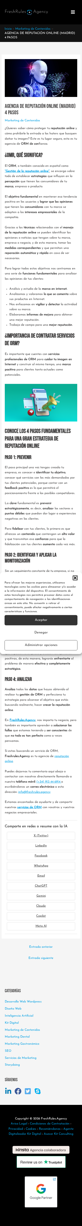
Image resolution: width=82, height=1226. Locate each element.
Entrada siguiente (40, 958)
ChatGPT (41, 885)
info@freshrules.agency (34, 792)
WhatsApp (41, 865)
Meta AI (41, 925)
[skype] (38, 1091)
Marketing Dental (17, 1036)
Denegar (41, 632)
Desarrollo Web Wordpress (23, 1001)
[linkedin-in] (9, 1091)
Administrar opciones (41, 645)
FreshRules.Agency (23, 720)
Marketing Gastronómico (22, 1043)
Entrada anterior (41, 946)
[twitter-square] (28, 1091)
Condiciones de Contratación (49, 1123)
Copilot (41, 915)
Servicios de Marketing (20, 1058)
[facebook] (19, 1091)
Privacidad (15, 1128)
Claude (41, 905)
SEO (8, 1050)
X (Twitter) (41, 835)
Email (41, 875)
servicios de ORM (29, 807)
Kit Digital (12, 1022)
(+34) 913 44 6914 (48, 781)
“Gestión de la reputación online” (27, 171)
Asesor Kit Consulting (58, 1133)
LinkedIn (41, 845)
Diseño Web (13, 1008)
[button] (75, 577)
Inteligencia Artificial (19, 1015)
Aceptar (41, 620)
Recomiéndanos (50, 1128)
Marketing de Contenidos (22, 120)
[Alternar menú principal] (73, 12)
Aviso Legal (19, 1123)
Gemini (41, 895)
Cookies (31, 1128)
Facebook (41, 855)
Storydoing (12, 1064)
